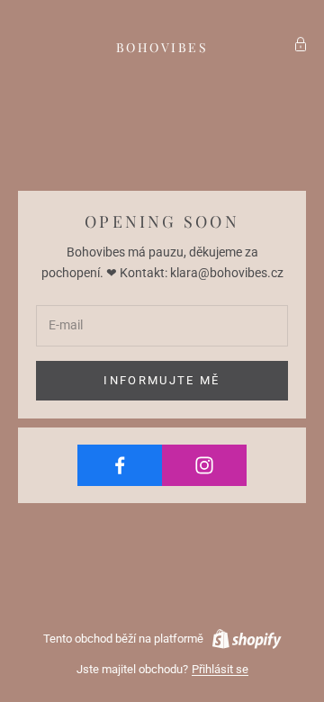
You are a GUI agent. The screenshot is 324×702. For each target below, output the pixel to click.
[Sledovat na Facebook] (119, 465)
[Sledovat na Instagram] (204, 465)
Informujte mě (162, 380)
